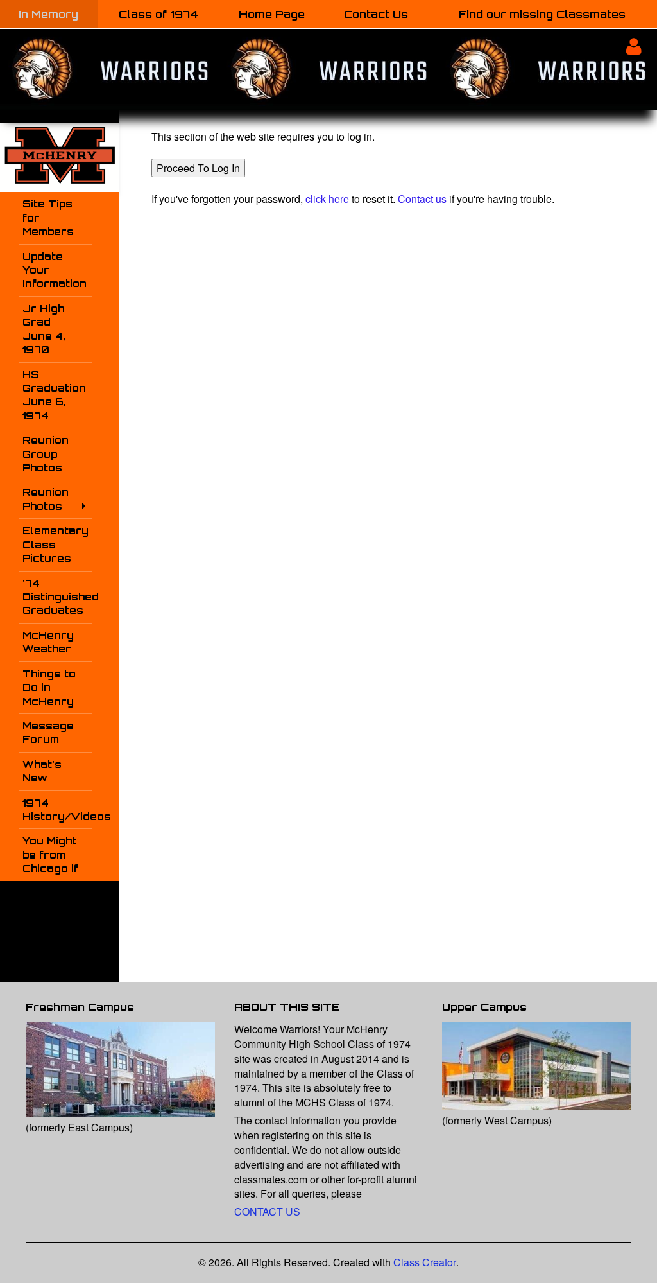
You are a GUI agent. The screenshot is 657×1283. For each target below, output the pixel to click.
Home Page (272, 14)
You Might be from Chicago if (50, 855)
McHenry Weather (48, 642)
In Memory (48, 14)
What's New (42, 771)
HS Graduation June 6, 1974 (54, 395)
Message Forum (48, 733)
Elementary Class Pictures (55, 544)
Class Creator (424, 1262)
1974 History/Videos (57, 810)
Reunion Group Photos (45, 454)
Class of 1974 (158, 14)
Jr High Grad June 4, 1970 (43, 329)
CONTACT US (267, 1211)
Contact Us (376, 14)
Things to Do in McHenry (49, 688)
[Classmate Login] (634, 46)
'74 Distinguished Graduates (57, 597)
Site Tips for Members (48, 218)
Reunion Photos (45, 499)
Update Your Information (54, 270)
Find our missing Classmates (542, 14)
